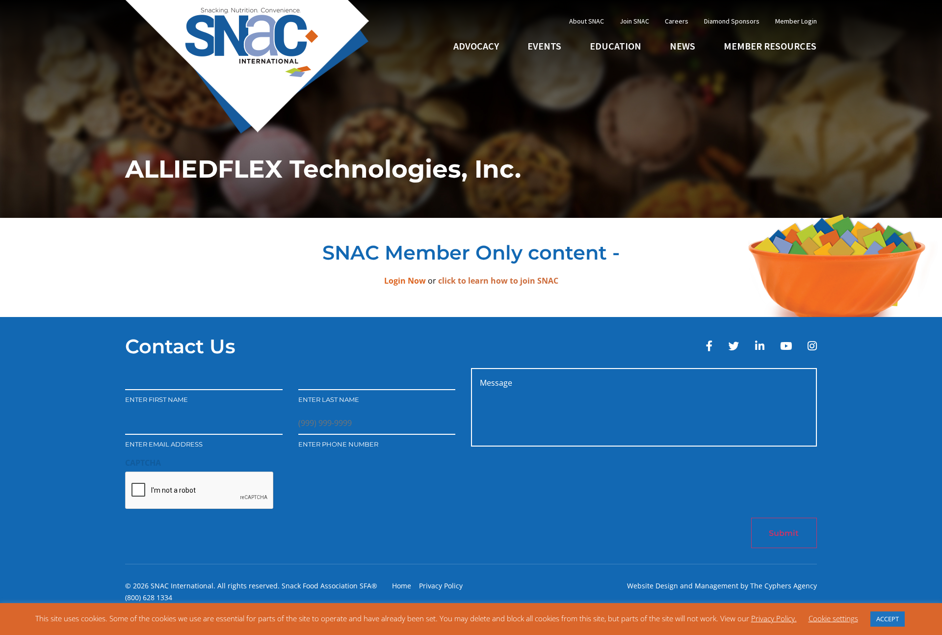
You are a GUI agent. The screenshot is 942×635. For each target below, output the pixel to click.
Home (401, 585)
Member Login (796, 21)
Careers (676, 21)
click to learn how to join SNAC (498, 280)
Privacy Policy (441, 585)
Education (615, 46)
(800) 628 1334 (148, 597)
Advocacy (476, 46)
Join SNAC (634, 21)
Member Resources (770, 46)
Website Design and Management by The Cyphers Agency (722, 585)
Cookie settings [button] (833, 618)
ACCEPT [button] (887, 618)
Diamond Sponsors (731, 21)
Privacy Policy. (774, 618)
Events (544, 46)
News (682, 46)
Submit (784, 533)
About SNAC (586, 21)
